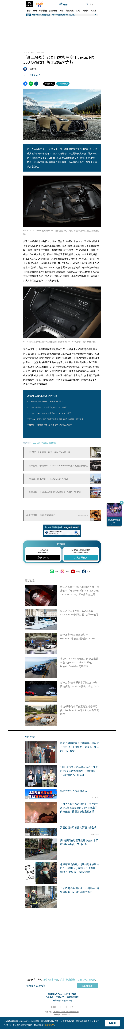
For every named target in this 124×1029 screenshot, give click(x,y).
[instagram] (66, 1007)
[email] (71, 1007)
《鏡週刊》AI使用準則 (62, 1000)
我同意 (112, 1023)
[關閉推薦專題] (122, 503)
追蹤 (67, 571)
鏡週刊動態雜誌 (67, 979)
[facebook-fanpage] (61, 1007)
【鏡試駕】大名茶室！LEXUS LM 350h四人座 (48, 452)
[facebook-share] (25, 83)
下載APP (60, 997)
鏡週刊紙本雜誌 (50, 979)
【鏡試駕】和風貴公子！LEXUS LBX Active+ (47, 479)
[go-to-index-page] (63, 4)
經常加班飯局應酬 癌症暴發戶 (40, 515)
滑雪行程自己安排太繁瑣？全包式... (79, 827)
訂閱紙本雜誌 (30, 4)
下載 (89, 571)
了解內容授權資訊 (86, 979)
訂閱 (78, 571)
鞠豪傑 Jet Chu (36, 75)
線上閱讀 (87, 985)
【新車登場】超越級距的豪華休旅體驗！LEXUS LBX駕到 (53, 492)
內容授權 (49, 997)
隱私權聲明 (49, 1024)
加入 (57, 571)
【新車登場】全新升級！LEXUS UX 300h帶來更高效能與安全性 (57, 465)
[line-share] (31, 83)
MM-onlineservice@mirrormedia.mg (66, 1012)
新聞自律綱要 (73, 997)
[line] (54, 1007)
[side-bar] (97, 4)
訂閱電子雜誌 (70, 993)
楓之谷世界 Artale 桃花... (73, 790)
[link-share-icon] (36, 83)
